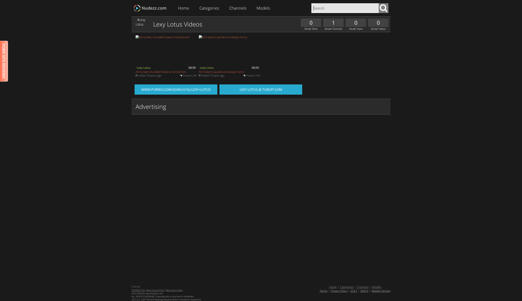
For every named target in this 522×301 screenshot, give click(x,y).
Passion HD (190, 75)
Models (263, 8)
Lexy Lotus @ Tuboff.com (261, 89)
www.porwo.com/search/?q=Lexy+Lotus (176, 89)
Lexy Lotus (144, 68)
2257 (354, 291)
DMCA (364, 291)
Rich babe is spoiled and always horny (221, 72)
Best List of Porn (155, 290)
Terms (323, 291)
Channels (237, 8)
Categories (209, 8)
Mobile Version (381, 291)
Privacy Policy (339, 291)
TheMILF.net (138, 290)
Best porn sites (174, 290)
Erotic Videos (151, 8)
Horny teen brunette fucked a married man (161, 72)
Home (183, 8)
